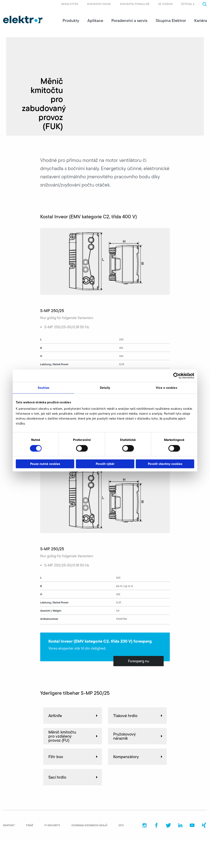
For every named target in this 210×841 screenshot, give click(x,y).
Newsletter (69, 4)
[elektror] (22, 19)
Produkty (71, 20)
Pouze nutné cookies (45, 463)
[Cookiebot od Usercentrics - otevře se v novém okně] (176, 376)
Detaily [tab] (105, 387)
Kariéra (200, 20)
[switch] (82, 448)
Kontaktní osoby (99, 4)
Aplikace (95, 20)
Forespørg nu (138, 661)
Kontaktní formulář (135, 4)
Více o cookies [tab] (166, 387)
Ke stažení (165, 4)
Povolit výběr (105, 463)
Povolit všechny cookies (165, 463)
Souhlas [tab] (43, 387)
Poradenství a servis (129, 20)
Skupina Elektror (171, 20)
